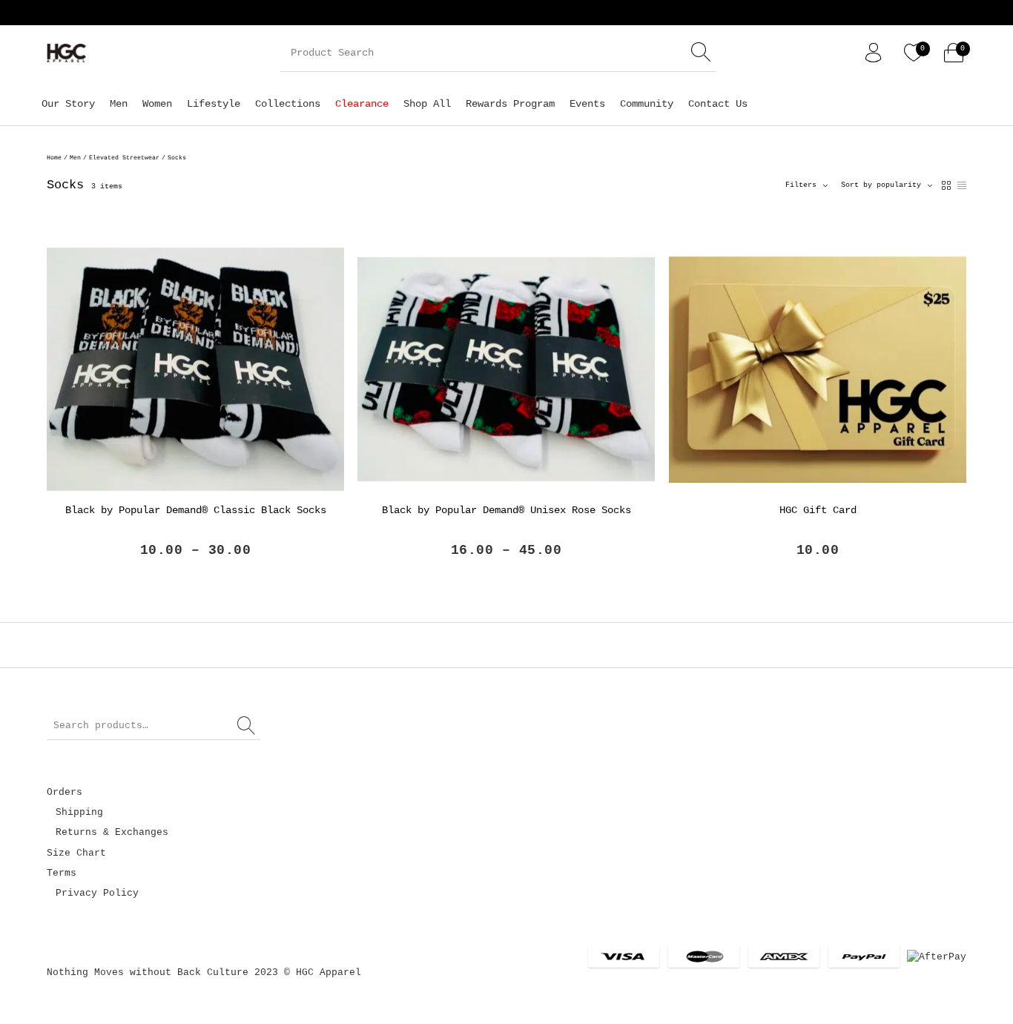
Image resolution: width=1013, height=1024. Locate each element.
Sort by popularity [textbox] (881, 185)
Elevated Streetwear (124, 157)
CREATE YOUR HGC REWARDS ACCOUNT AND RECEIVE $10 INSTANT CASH (658, 13)
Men (75, 157)
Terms (61, 873)
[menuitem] (68, 103)
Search (247, 726)
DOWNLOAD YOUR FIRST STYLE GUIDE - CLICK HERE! (309, 13)
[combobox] (886, 185)
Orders (64, 792)
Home (54, 157)
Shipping (79, 812)
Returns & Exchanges (112, 832)
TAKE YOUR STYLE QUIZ (933, 13)
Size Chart (76, 853)
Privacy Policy (97, 893)
